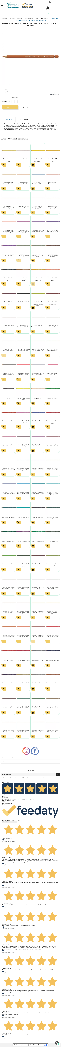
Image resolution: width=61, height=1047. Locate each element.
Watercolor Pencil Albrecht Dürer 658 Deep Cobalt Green (52, 517)
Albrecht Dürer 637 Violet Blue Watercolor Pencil (52, 231)
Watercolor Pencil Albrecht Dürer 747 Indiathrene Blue (52, 659)
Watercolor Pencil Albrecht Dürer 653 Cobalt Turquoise (37, 493)
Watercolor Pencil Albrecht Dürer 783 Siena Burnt (52, 731)
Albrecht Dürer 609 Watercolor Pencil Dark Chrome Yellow (23, 184)
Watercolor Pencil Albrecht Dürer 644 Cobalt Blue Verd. (8, 469)
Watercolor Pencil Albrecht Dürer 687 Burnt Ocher (8, 636)
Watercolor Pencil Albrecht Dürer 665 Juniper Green (52, 540)
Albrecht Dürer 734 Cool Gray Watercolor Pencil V (52, 326)
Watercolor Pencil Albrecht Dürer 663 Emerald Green (38, 540)
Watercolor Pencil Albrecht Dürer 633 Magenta (23, 445)
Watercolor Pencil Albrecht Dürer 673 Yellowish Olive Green (8, 589)
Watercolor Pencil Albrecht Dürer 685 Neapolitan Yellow (52, 612)
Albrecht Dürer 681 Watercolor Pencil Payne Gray (8, 279)
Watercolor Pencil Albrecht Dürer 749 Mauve (8, 683)
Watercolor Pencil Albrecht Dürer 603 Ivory (38, 398)
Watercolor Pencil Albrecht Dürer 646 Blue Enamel (38, 469)
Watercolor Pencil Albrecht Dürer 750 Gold (23, 683)
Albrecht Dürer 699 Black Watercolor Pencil (23, 302)
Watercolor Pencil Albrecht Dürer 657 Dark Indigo (38, 517)
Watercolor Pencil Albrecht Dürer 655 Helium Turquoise (8, 517)
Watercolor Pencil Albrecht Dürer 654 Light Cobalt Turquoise (52, 493)
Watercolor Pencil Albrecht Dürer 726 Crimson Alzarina (23, 659)
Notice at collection (20, 1045)
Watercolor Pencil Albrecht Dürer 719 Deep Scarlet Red (52, 636)
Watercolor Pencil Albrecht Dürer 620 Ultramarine (38, 421)
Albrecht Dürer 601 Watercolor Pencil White (23, 159)
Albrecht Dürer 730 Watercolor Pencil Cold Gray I (23, 327)
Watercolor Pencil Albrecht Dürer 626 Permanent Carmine (52, 422)
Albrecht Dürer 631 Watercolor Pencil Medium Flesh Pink (52, 207)
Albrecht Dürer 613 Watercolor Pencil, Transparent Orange (52, 184)
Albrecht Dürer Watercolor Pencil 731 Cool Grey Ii (38, 374)
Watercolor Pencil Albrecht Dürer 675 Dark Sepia (23, 588)
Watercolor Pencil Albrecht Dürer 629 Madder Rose (8, 445)
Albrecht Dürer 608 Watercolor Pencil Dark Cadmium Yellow (8, 184)
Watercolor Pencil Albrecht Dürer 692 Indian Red (38, 636)
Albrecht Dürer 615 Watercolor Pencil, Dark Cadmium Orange (8, 207)
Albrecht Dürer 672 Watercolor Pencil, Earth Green (37, 255)
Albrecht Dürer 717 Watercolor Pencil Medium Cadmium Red (52, 303)
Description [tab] (9, 119)
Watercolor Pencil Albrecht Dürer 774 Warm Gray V (8, 731)
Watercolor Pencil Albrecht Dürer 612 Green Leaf (52, 398)
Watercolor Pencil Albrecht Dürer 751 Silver (38, 683)
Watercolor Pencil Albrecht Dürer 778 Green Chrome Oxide (23, 732)
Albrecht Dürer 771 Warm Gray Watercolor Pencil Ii (52, 350)
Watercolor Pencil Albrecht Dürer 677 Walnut (38, 588)
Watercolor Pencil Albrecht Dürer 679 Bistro (8, 612)
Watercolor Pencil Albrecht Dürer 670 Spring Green (52, 564)
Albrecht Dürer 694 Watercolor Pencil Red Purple (8, 303)
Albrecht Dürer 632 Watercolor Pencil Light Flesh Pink (8, 231)
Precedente (6, 822)
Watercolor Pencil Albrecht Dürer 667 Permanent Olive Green (23, 565)
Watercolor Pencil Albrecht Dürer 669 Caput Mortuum (38, 564)
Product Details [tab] (23, 119)
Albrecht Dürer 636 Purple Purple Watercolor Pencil (38, 231)
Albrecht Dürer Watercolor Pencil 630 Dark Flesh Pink (23, 374)
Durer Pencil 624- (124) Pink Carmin (52, 374)
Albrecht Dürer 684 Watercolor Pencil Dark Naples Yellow (38, 279)
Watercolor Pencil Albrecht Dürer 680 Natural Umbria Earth (23, 612)
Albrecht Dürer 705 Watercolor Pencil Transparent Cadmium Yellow (38, 303)
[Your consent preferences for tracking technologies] (58, 1044)
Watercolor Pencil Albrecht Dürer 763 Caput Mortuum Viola (8, 708)
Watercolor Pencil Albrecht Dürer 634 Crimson (38, 445)
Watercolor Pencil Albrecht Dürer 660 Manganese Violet (23, 540)
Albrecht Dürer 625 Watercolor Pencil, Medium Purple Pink (38, 207)
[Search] (49, 13)
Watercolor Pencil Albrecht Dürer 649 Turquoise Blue (52, 469)
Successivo (14, 822)
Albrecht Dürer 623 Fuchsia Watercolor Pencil (23, 207)
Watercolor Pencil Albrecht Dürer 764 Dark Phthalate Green (23, 708)
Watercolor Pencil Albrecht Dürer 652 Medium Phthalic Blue (23, 493)
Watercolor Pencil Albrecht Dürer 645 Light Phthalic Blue (23, 469)
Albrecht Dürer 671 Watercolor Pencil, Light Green (23, 255)
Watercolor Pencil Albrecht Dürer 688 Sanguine (23, 636)
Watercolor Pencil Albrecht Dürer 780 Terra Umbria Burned (38, 732)
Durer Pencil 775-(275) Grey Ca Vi (8, 398)
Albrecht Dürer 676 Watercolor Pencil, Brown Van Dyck (52, 255)
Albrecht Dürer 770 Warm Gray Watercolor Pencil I (38, 350)
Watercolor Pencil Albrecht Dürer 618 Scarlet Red (8, 421)
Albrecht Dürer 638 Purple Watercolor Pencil (8, 255)
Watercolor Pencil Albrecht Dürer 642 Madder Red (52, 445)
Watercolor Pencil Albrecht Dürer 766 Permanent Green (38, 707)
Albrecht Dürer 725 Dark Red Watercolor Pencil (8, 326)
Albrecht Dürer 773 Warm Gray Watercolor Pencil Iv (8, 374)
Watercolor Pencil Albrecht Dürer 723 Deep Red (8, 659)
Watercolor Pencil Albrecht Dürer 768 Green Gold (52, 707)
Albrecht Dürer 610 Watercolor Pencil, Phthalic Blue (38, 184)
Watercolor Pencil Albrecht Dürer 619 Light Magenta (23, 421)
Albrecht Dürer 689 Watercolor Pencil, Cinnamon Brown (52, 279)
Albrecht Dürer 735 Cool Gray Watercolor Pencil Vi (8, 350)
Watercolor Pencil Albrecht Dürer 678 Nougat (52, 588)
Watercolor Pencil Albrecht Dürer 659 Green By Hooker (8, 540)
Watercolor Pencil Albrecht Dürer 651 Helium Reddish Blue (8, 493)
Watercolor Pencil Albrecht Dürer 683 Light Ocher (38, 612)
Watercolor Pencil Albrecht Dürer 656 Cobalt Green (23, 517)
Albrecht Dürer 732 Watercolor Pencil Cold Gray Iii (37, 327)
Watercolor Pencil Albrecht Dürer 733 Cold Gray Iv (38, 659)
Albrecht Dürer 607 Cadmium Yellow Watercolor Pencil (52, 160)
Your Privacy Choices (36, 1045)
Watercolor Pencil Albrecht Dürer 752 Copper (52, 683)
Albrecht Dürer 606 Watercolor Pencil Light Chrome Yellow (37, 160)
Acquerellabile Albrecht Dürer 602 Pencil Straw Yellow (8, 160)
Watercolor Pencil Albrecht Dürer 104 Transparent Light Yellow (23, 398)
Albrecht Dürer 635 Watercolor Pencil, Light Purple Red (23, 231)
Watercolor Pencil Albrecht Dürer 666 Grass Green (8, 564)
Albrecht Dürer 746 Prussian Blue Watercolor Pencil (23, 350)
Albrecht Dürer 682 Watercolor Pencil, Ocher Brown (23, 279)
